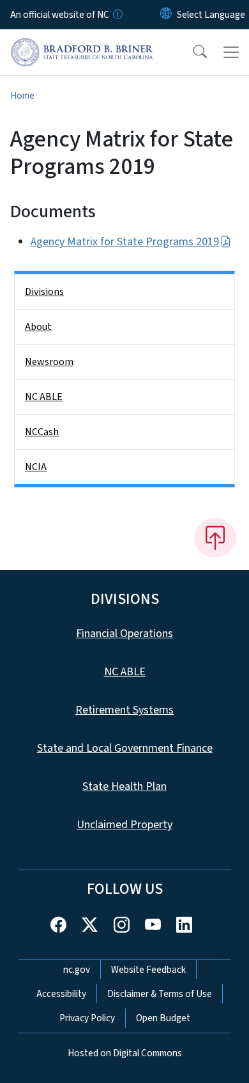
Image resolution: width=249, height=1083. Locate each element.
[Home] (82, 44)
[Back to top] (215, 537)
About (38, 327)
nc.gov (76, 970)
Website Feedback (148, 970)
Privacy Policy (87, 1018)
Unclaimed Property (124, 825)
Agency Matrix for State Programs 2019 (125, 242)
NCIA (36, 467)
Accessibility (61, 994)
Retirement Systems (124, 710)
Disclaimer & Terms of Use (159, 994)
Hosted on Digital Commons (125, 1053)
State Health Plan (124, 786)
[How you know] (117, 14)
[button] (191, 52)
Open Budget (163, 1018)
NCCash (42, 432)
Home (22, 96)
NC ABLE (44, 397)
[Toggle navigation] (231, 52)
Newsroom (49, 362)
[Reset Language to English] (166, 14)
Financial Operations (124, 634)
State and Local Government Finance (125, 748)
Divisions (44, 292)
